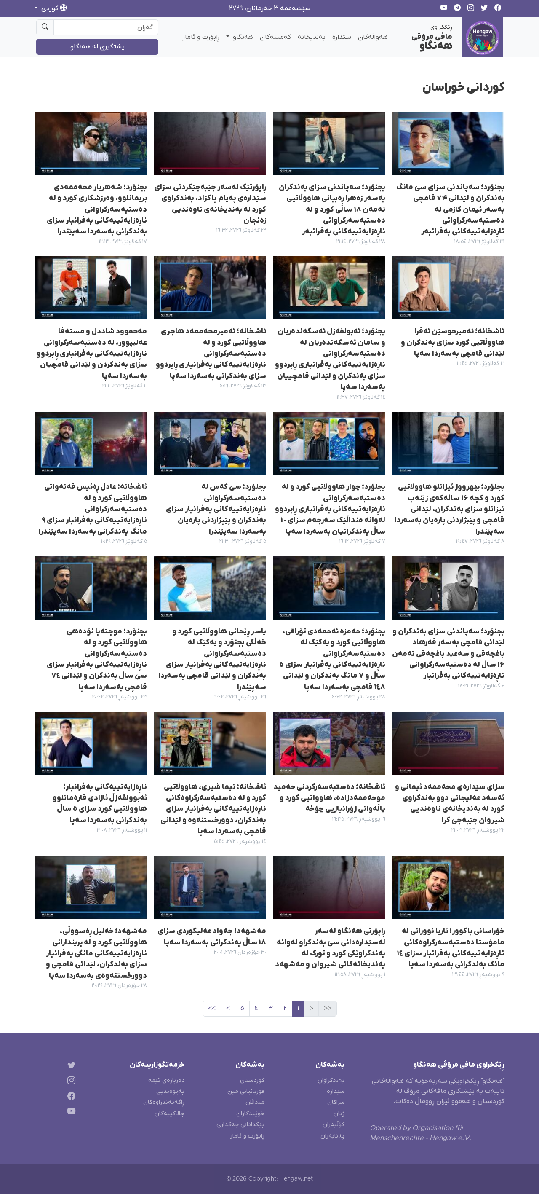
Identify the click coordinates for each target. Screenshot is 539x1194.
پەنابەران (332, 1136)
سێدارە (341, 37)
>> (212, 1008)
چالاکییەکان (169, 1114)
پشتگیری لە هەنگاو (97, 47)
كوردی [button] (50, 8)
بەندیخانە (312, 37)
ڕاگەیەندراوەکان (163, 1102)
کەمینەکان (275, 37)
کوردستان (252, 1080)
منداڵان (254, 1102)
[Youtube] (69, 1113)
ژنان (339, 1114)
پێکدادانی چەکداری (240, 1125)
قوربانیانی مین (245, 1091)
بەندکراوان (331, 1080)
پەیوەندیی (170, 1091)
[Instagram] (69, 1082)
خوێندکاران (250, 1114)
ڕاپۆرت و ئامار (200, 37)
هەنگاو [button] (242, 37)
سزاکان (335, 1102)
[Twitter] (69, 1066)
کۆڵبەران (333, 1125)
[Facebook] (69, 1097)
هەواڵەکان (373, 37)
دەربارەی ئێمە (166, 1080)
